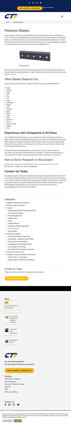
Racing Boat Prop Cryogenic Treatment (21, 249)
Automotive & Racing (13, 234)
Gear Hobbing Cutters (14, 341)
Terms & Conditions (11, 392)
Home (8, 22)
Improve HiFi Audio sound (15, 252)
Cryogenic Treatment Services (14, 384)
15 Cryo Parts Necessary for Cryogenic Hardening (14, 319)
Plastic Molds (12, 231)
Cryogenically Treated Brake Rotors (20, 244)
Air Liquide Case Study (15, 213)
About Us (8, 387)
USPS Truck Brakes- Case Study (19, 236)
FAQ (6, 389)
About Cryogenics (10, 381)
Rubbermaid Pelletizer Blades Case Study (22, 210)
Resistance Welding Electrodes (18, 226)
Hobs (10, 221)
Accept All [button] (18, 421)
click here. (13, 74)
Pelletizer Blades (13, 228)
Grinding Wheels (13, 223)
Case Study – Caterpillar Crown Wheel (21, 239)
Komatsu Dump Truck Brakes (17, 241)
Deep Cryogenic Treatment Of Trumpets (21, 260)
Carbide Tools (12, 218)
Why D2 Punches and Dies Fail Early (11, 307)
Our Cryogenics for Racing (17, 247)
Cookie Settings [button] (7, 421)
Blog (7, 298)
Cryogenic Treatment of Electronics (17, 203)
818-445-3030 (48, 7)
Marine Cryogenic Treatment (15, 205)
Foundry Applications (15, 216)
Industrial (9, 208)
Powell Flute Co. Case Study (17, 257)
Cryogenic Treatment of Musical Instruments (20, 254)
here (24, 146)
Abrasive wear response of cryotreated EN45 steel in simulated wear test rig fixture (31, 164)
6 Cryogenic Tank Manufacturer (14, 331)
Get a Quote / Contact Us (29, 8)
